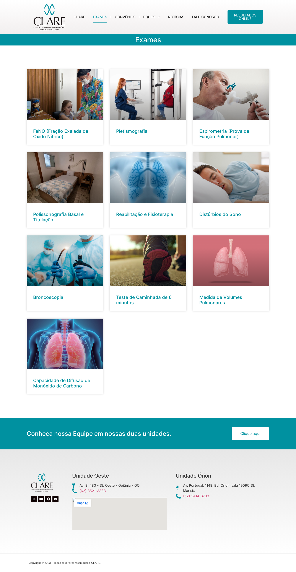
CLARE (79, 17)
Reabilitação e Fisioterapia (144, 214)
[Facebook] (48, 499)
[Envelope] (55, 499)
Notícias (176, 17)
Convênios (125, 17)
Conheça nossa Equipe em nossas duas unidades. (99, 433)
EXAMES (100, 17)
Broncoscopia (48, 297)
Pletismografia (131, 131)
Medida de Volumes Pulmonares (220, 300)
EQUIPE (149, 17)
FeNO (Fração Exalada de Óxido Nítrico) (60, 133)
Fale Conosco (205, 17)
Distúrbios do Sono (220, 214)
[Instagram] (34, 499)
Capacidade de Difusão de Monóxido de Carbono (61, 383)
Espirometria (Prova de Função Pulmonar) (224, 133)
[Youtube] (41, 499)
